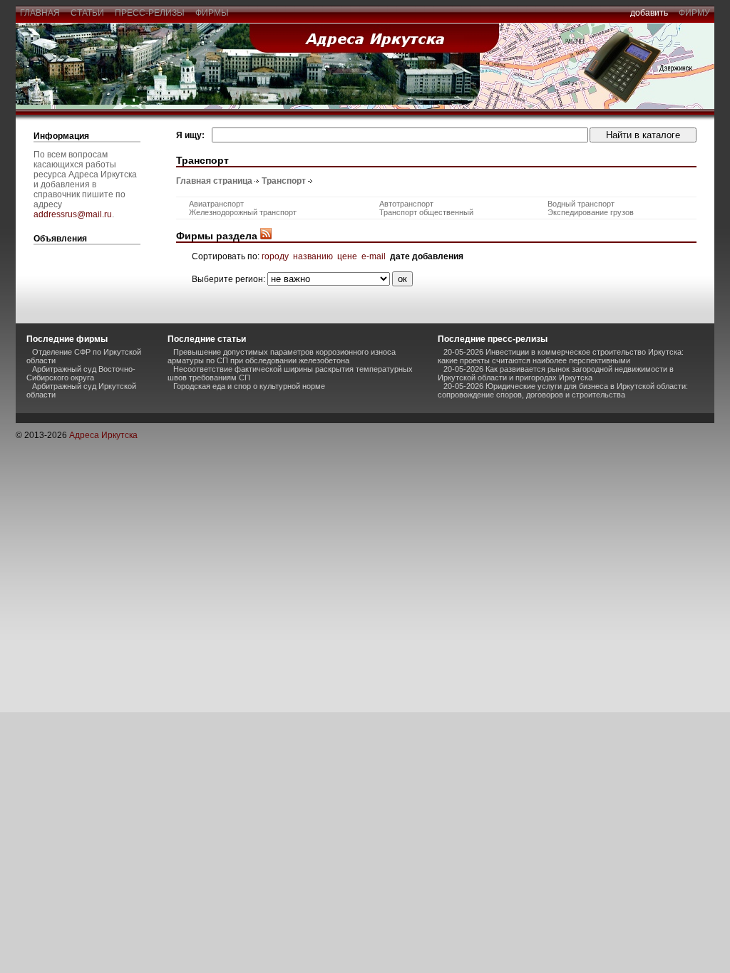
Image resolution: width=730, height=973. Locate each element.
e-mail (373, 256)
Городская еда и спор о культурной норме (249, 386)
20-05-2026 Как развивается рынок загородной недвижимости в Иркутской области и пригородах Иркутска (556, 373)
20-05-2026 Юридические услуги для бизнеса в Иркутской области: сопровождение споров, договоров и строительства (563, 390)
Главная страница (214, 181)
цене (347, 256)
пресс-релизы (149, 13)
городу (275, 256)
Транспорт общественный (426, 212)
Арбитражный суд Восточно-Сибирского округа (80, 373)
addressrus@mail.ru (73, 214)
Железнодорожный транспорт (243, 212)
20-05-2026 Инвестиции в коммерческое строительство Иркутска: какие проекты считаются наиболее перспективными (561, 356)
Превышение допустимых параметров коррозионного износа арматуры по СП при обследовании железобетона (282, 356)
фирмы (212, 13)
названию (313, 256)
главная (40, 13)
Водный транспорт (581, 203)
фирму (694, 13)
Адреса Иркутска (103, 435)
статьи (87, 13)
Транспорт (284, 181)
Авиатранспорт (216, 203)
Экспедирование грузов (591, 212)
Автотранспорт (406, 203)
